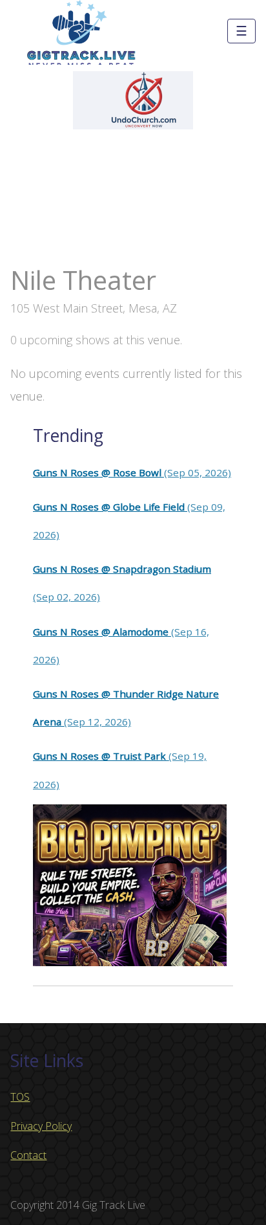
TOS (20, 1097)
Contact (28, 1155)
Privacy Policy (41, 1126)
